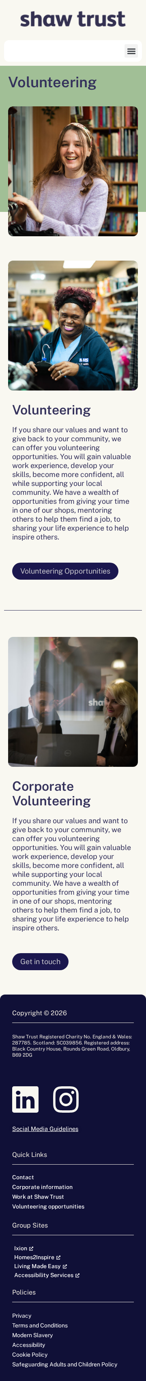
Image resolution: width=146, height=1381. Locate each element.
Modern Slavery (32, 1335)
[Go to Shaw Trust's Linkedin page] (32, 1099)
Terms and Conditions (40, 1325)
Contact (23, 1177)
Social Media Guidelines (45, 1128)
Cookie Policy (29, 1354)
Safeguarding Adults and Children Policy (64, 1364)
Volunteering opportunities (48, 1206)
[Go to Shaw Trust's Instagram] (73, 1099)
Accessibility (28, 1345)
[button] (131, 51)
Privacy (21, 1315)
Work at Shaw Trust (38, 1196)
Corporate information (42, 1187)
